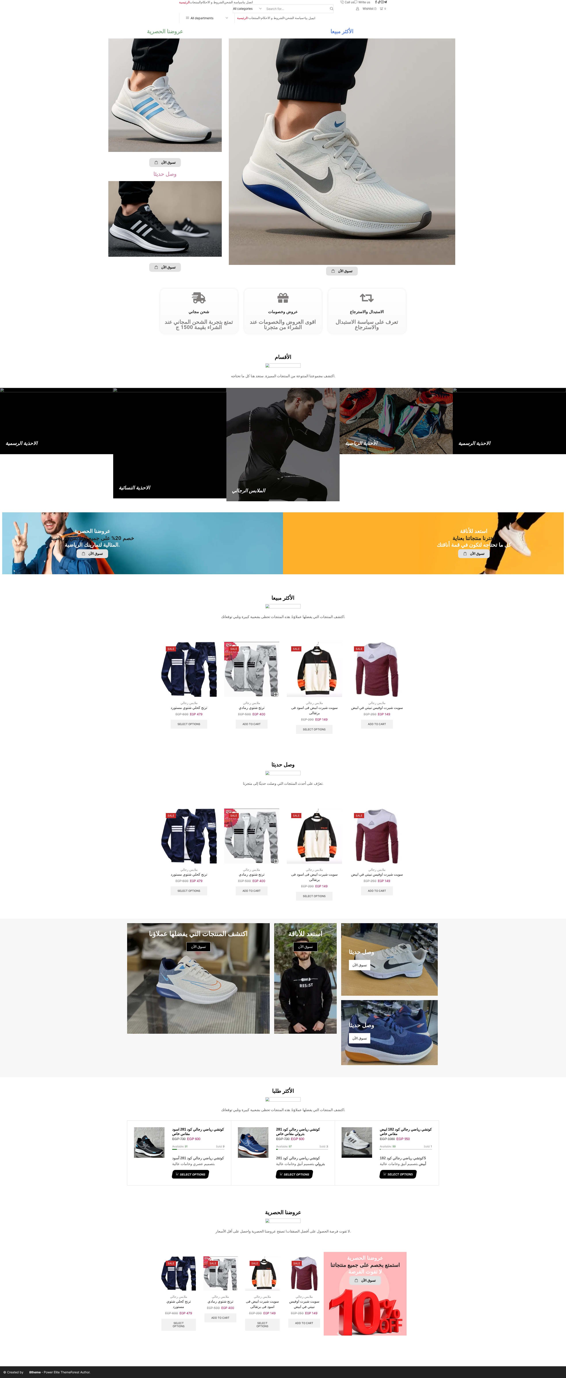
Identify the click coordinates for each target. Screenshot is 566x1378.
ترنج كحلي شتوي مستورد (189, 708)
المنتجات (195, 2)
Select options (189, 724)
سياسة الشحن (233, 2)
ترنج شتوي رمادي (251, 708)
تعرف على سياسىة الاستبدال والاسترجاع (367, 324)
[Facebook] (376, 2)
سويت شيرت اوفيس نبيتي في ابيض (377, 708)
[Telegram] (385, 2)
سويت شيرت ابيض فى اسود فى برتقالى (314, 710)
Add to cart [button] (252, 724)
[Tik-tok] (379, 2)
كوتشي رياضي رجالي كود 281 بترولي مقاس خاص (298, 1131)
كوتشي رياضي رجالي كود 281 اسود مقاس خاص (198, 1131)
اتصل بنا (248, 2)
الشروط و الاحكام (212, 2)
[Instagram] (382, 2)
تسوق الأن (305, 947)
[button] (165, 162)
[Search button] (331, 9)
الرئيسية (184, 2)
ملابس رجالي (189, 703)
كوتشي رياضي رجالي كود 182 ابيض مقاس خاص (406, 1131)
